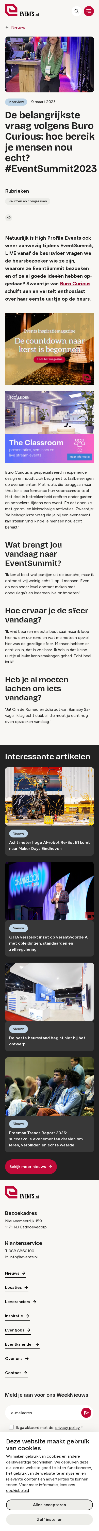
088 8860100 (21, 1250)
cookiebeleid (17, 1490)
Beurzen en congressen (27, 201)
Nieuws (18, 27)
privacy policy (67, 1427)
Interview (16, 102)
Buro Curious (75, 284)
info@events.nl (24, 1257)
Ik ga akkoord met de (48, 1427)
